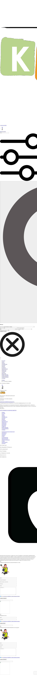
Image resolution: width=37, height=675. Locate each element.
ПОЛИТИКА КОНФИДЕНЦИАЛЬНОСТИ (7, 401)
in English (3, 378)
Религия (3, 366)
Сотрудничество (5, 437)
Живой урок (4, 370)
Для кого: (2, 327)
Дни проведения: (19, 329)
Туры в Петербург (5, 377)
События (3, 372)
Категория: (2, 326)
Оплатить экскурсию (6, 439)
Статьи (3, 436)
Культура (3, 365)
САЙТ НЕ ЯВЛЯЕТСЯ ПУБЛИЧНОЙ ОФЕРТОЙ (8, 410)
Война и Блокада (5, 374)
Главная (3, 380)
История (3, 360)
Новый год (4, 426)
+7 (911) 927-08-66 (3, 125)
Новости (3, 435)
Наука (3, 361)
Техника (3, 363)
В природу (4, 367)
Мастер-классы (5, 368)
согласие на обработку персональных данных (11, 596)
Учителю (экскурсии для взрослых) (8, 431)
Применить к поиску (3, 331)
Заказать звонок (3, 131)
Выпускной (4, 373)
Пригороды (4, 371)
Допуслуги (4, 434)
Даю (10, 596)
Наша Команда (4, 442)
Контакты (3, 443)
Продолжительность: (4, 330)
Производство (4, 364)
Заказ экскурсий (5, 438)
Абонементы (4, 432)
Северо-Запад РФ (5, 375)
